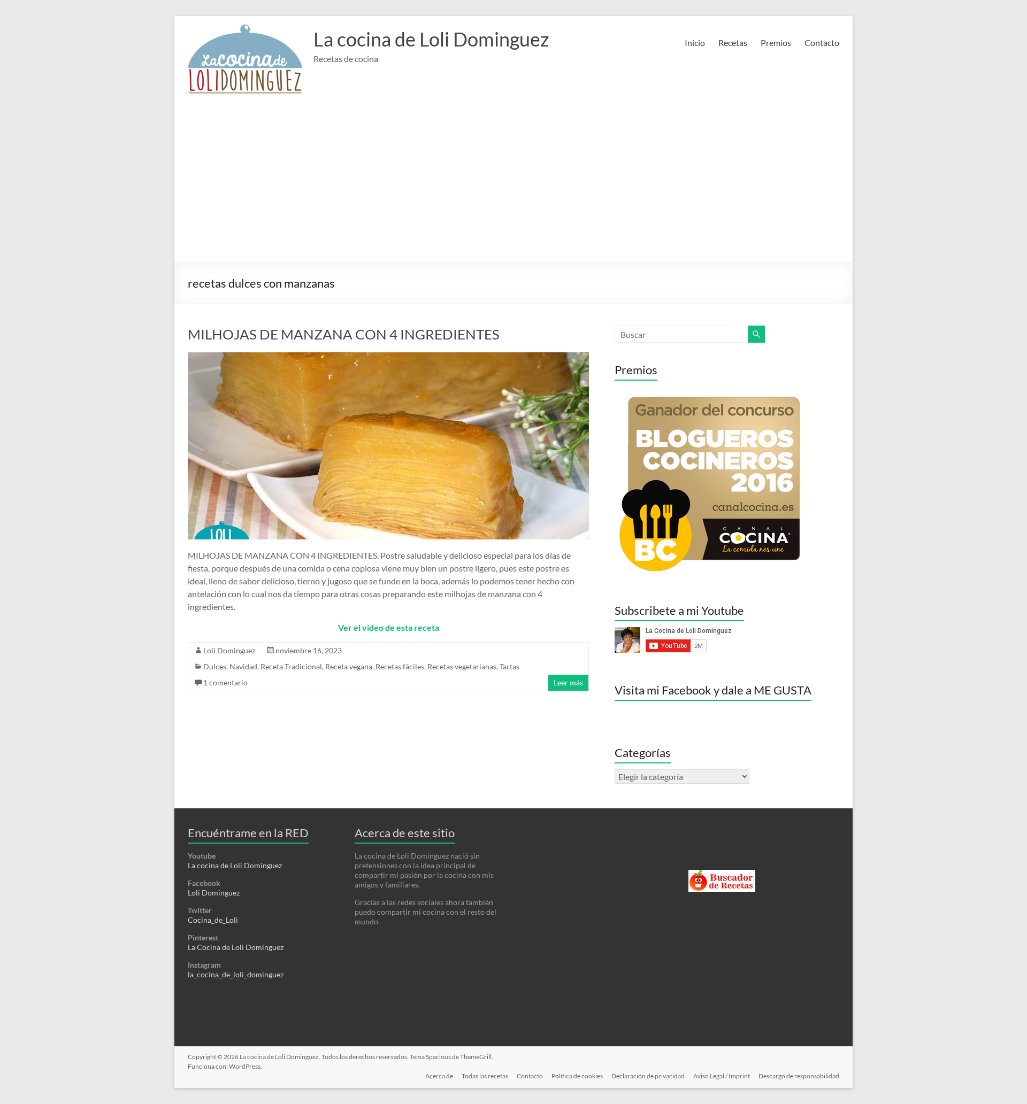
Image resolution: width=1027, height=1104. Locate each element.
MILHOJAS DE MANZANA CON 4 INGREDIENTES (344, 334)
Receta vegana (348, 666)
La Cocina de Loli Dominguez (235, 947)
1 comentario (225, 682)
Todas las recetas (485, 1076)
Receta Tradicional (291, 666)
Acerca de (439, 1076)
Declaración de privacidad (648, 1076)
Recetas (732, 42)
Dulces (214, 666)
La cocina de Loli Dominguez (431, 39)
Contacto (821, 42)
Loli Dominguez (229, 650)
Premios (776, 42)
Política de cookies (577, 1076)
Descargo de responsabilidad (798, 1076)
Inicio (695, 42)
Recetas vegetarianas (461, 666)
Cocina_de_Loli (213, 919)
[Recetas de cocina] (721, 874)
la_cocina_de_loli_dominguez (235, 974)
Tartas (509, 666)
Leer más (568, 682)
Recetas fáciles (399, 666)
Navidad (243, 666)
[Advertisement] (513, 182)
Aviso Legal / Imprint (721, 1076)
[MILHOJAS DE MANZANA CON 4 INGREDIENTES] (388, 357)
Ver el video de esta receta (388, 627)
